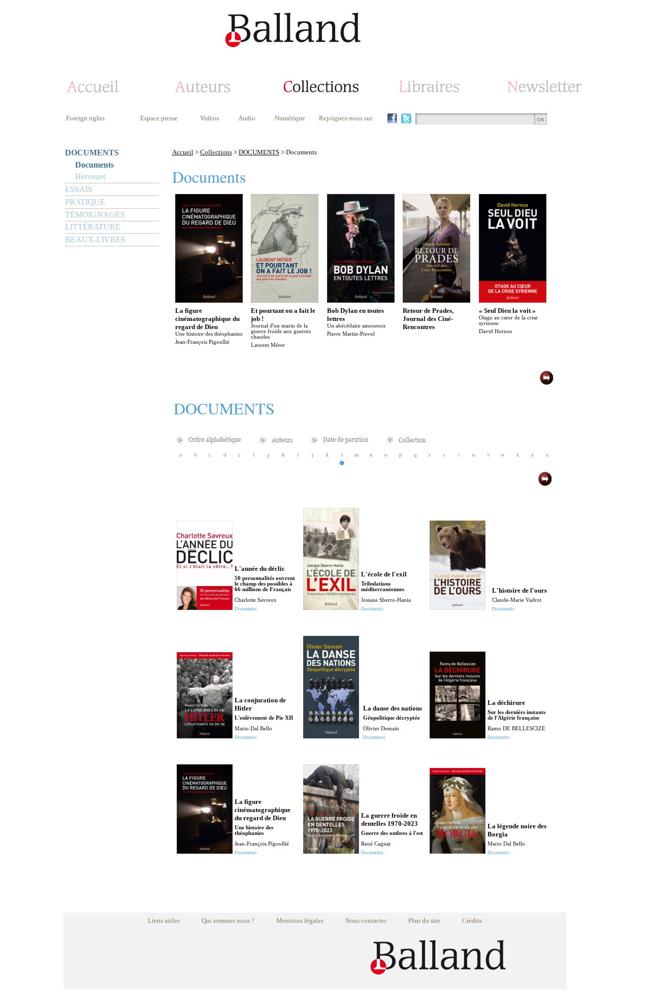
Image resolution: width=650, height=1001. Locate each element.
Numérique (290, 118)
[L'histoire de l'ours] (457, 607)
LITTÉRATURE (92, 226)
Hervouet (90, 176)
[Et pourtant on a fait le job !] (284, 300)
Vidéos (209, 118)
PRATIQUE (85, 202)
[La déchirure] (457, 735)
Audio (246, 118)
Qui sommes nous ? (228, 920)
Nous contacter (365, 920)
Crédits (472, 920)
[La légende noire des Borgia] (457, 851)
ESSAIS (78, 189)
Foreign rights (85, 118)
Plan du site (424, 920)
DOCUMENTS (92, 152)
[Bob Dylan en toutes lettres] (361, 300)
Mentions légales (299, 920)
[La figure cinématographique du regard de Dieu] (209, 300)
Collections (216, 152)
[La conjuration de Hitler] (205, 735)
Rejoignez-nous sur (345, 118)
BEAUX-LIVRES (95, 239)
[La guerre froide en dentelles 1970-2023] (331, 851)
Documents (94, 164)
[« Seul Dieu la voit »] (512, 300)
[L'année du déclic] (205, 607)
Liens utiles (164, 920)
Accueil (182, 152)
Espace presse (159, 118)
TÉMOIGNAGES (95, 214)
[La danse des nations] (331, 735)
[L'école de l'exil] (331, 607)
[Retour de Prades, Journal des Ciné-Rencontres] (436, 300)
